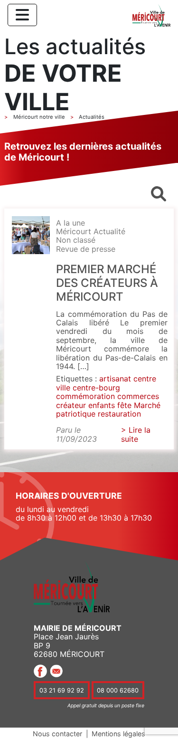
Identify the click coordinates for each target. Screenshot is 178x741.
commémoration (85, 396)
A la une (70, 223)
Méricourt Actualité (90, 231)
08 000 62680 (118, 690)
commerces (138, 396)
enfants (101, 405)
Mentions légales (118, 734)
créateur (71, 405)
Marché (147, 405)
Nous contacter (57, 734)
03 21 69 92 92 (61, 690)
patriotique (75, 413)
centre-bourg (96, 387)
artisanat (115, 378)
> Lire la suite (135, 434)
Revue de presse (85, 249)
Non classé (75, 240)
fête (124, 405)
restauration (119, 413)
